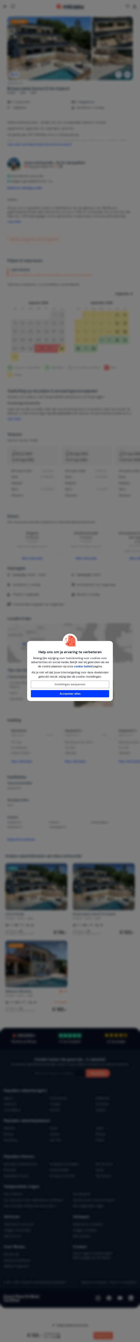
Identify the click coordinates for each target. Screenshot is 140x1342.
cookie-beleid (83, 666)
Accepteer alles (70, 694)
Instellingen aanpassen (70, 684)
